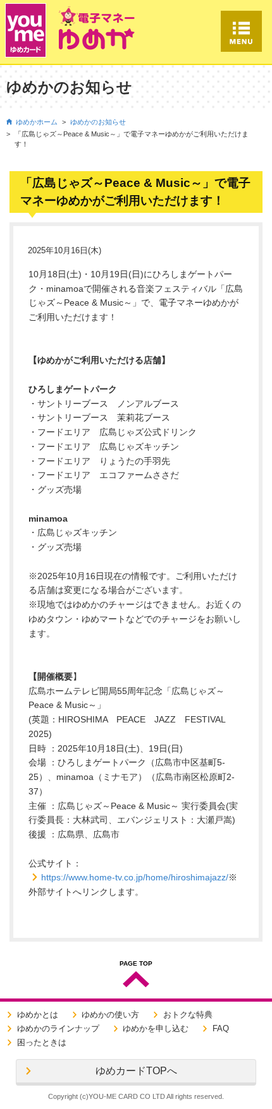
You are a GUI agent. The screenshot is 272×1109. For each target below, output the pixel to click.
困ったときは (41, 1042)
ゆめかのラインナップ (58, 1028)
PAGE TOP (136, 964)
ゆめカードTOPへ (136, 1070)
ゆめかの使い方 (110, 1014)
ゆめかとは (37, 1014)
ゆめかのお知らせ (98, 122)
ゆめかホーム (37, 122)
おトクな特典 (188, 1014)
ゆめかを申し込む (156, 1028)
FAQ (221, 1028)
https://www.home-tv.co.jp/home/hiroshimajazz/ (134, 877)
